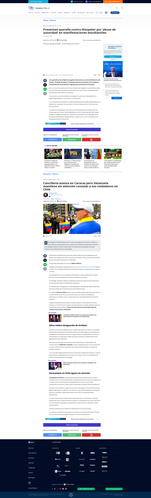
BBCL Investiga (81, 12)
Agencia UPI (48, 36)
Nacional (37, 12)
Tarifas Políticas (32, 488)
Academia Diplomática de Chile (84, 267)
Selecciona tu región (36, 1)
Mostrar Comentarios (72, 129)
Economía (53, 12)
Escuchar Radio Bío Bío (113, 1)
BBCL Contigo (90, 12)
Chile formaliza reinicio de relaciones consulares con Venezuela (79, 363)
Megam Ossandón (56, 199)
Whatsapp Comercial (87, 488)
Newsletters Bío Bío (78, 1)
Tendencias (67, 12)
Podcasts (30, 12)
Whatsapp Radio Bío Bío (115, 489)
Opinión (74, 12)
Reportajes (31, 477)
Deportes (60, 12)
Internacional (45, 12)
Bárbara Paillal (53, 193)
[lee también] (55, 318)
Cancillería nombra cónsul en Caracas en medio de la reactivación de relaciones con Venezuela (79, 315)
